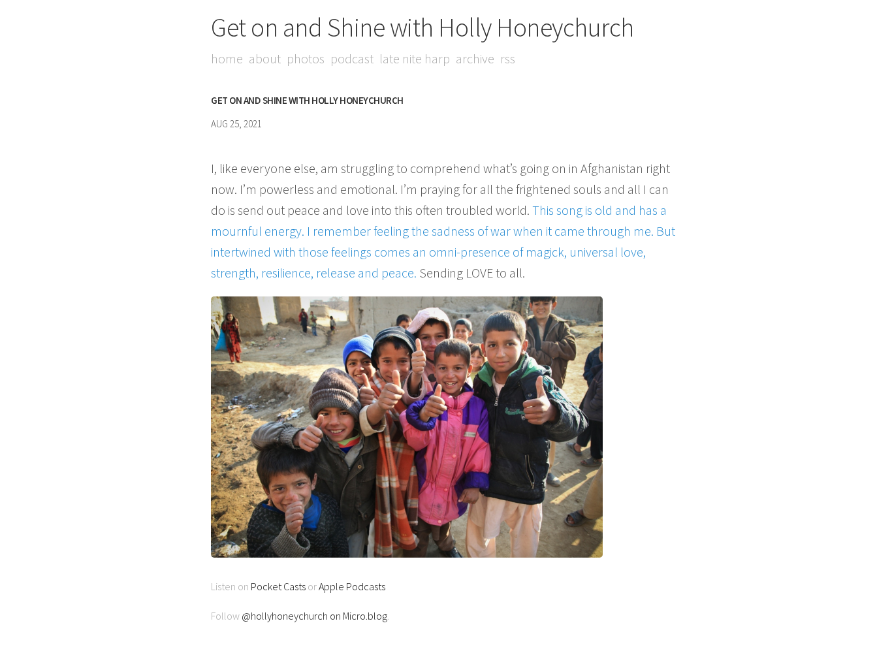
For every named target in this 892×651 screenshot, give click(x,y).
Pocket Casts (278, 586)
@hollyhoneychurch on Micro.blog (314, 615)
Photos (306, 58)
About (265, 58)
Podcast (352, 58)
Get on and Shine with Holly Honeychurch (422, 27)
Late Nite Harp (414, 58)
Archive (475, 58)
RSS (507, 58)
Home (227, 58)
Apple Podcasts (352, 586)
